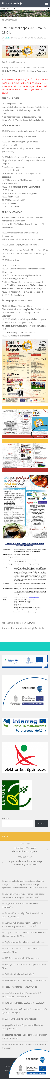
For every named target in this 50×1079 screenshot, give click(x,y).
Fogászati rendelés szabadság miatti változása (24, 942)
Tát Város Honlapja (12, 3)
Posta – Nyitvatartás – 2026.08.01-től (21, 987)
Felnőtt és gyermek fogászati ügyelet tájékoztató (26, 980)
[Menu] (46, 3)
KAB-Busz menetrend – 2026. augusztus (22, 958)
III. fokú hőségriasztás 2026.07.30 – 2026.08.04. (25, 1003)
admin (7, 38)
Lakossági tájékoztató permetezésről (21, 1019)
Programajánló (9, 20)
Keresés (5, 818)
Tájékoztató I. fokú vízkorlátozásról (19, 974)
